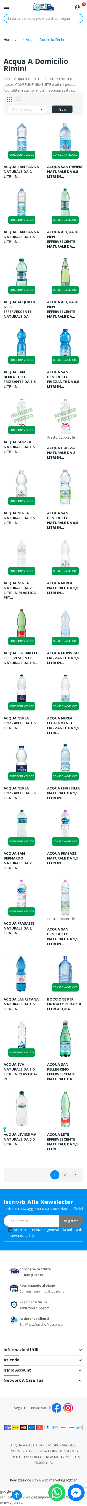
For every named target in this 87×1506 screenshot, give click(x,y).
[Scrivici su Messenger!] (76, 1492)
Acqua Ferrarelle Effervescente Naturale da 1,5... (21, 657)
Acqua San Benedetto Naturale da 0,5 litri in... (62, 520)
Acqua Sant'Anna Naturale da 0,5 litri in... (64, 171)
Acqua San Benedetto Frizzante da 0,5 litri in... (63, 379)
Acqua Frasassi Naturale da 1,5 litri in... (62, 858)
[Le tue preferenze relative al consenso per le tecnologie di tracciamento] (4, 1129)
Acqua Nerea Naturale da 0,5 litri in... (19, 517)
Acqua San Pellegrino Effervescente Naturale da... (61, 1071)
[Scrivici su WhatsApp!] (56, 1492)
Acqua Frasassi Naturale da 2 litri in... (19, 928)
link (31, 1235)
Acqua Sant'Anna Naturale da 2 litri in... (21, 171)
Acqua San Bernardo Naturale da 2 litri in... (18, 860)
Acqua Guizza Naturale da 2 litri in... (61, 452)
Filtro (62, 109)
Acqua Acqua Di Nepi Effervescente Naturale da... (63, 239)
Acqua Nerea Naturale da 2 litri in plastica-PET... (20, 590)
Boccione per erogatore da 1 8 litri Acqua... (64, 1004)
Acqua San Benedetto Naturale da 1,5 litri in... (62, 936)
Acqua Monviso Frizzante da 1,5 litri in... (63, 657)
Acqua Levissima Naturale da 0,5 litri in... (20, 1139)
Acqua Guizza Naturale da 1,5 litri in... (19, 446)
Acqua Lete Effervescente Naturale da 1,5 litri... (62, 1141)
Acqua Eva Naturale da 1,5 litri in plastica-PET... (20, 1071)
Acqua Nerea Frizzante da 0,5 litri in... (20, 793)
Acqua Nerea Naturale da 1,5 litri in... (62, 587)
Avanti (75, 1175)
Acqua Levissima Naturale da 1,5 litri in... (63, 793)
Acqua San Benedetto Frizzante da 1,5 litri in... (20, 379)
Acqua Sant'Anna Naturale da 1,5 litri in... (21, 236)
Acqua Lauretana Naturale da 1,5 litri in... (21, 1004)
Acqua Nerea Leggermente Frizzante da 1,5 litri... (63, 725)
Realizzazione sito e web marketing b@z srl (43, 1480)
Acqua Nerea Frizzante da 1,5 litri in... (20, 723)
